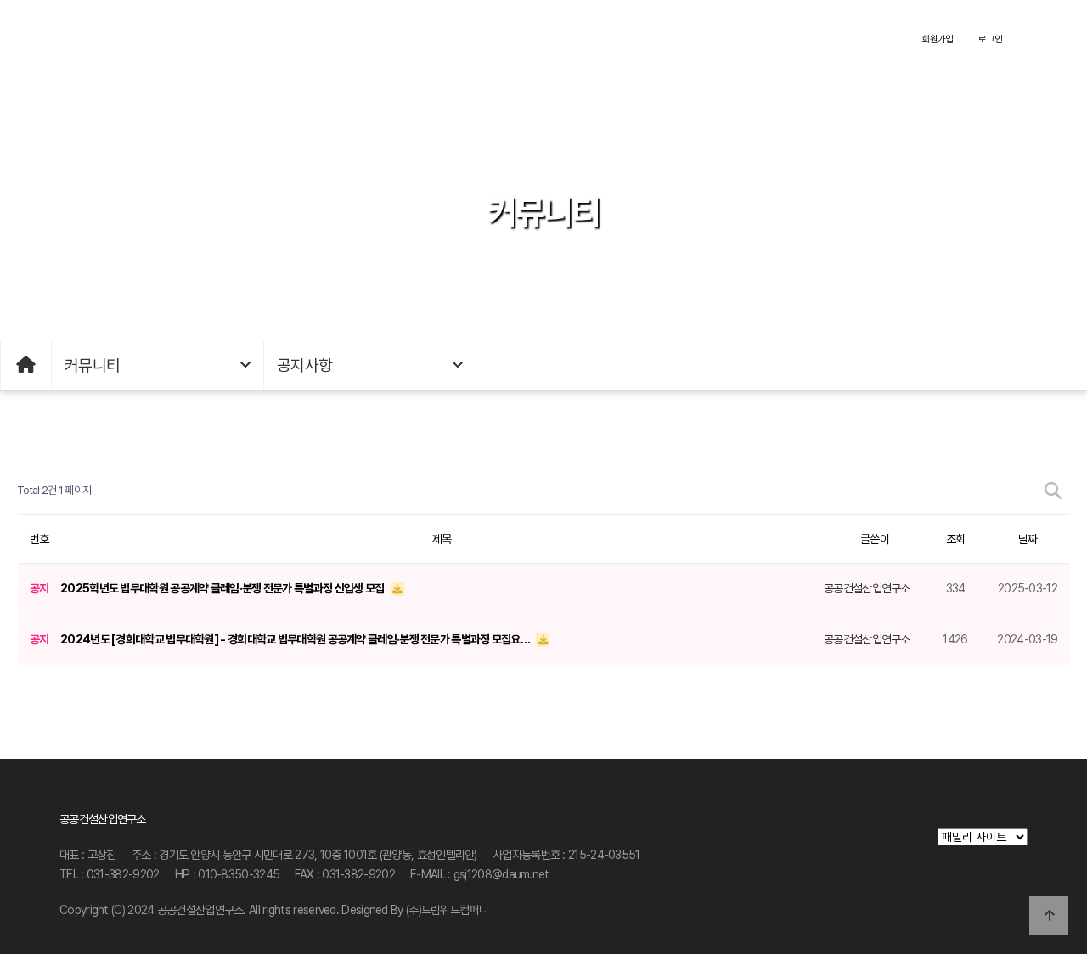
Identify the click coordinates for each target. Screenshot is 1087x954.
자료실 (392, 38)
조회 (956, 539)
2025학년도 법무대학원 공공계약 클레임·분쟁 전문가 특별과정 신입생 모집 (223, 588)
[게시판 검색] (1052, 491)
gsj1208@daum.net (501, 874)
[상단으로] (1049, 916)
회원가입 (937, 39)
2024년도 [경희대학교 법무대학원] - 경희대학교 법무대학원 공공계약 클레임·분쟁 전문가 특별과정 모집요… (296, 639)
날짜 (1028, 539)
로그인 (990, 39)
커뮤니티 (684, 38)
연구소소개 (246, 38)
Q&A (538, 38)
